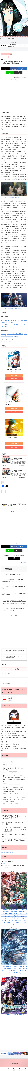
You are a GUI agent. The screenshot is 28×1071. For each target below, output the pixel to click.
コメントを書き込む (14, 669)
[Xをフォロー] (14, 558)
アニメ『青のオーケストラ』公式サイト (14, 197)
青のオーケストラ (13, 57)
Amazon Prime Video (21, 320)
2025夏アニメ (4, 863)
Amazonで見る (14, 375)
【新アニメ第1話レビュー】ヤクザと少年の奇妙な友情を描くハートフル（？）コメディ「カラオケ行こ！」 (14, 799)
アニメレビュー (5, 867)
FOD (21, 324)
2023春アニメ (5, 57)
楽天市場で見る (14, 378)
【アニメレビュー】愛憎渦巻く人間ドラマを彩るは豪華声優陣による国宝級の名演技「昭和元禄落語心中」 (13, 789)
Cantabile (7, 404)
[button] (18, 72)
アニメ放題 (4, 324)
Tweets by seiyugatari (7, 852)
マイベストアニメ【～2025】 (10, 762)
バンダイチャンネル (13, 324)
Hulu (11, 322)
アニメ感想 (10, 54)
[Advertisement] (14, 95)
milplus (16, 336)
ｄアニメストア (5, 320)
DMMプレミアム (5, 322)
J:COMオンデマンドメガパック (15, 334)
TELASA (3, 334)
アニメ (4, 54)
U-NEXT (12, 320)
